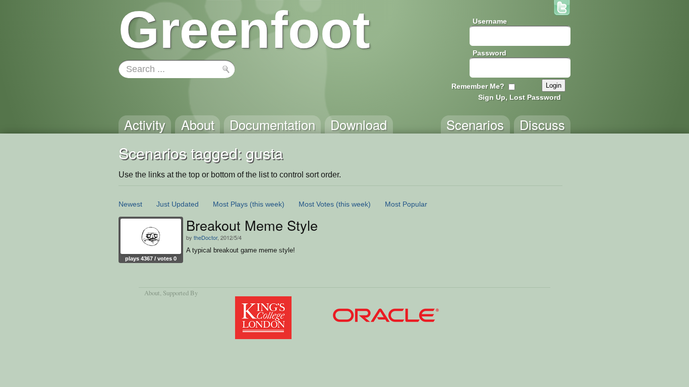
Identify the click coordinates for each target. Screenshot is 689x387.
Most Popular (406, 204)
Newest (130, 204)
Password (489, 53)
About (152, 292)
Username (490, 21)
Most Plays (230, 204)
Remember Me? (477, 86)
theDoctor (205, 237)
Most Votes (316, 204)
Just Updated (177, 204)
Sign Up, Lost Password (519, 97)
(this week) (267, 204)
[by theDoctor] (151, 236)
